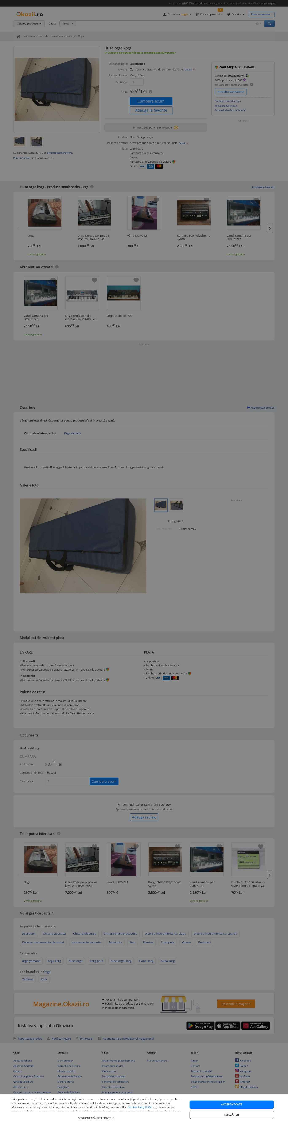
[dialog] (144, 1109)
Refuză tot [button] (232, 1115)
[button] (97, 1116)
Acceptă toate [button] (231, 1104)
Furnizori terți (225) (140, 1107)
